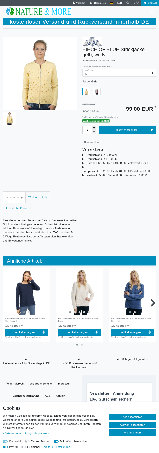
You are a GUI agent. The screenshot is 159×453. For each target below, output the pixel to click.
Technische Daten (17, 208)
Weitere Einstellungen (56, 446)
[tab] (14, 197)
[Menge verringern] (94, 132)
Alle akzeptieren (132, 416)
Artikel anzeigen (25, 332)
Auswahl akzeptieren (132, 424)
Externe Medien (40, 441)
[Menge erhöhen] (94, 128)
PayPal (13, 446)
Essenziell (15, 441)
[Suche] (128, 3)
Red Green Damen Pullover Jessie (25, 319)
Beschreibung (14, 197)
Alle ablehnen (132, 432)
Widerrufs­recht (15, 383)
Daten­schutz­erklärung (25, 395)
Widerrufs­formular (41, 383)
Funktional (33, 446)
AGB (47, 395)
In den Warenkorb (126, 129)
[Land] (111, 3)
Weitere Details (37, 197)
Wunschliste (93, 142)
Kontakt (60, 395)
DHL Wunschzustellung (74, 441)
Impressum (64, 383)
